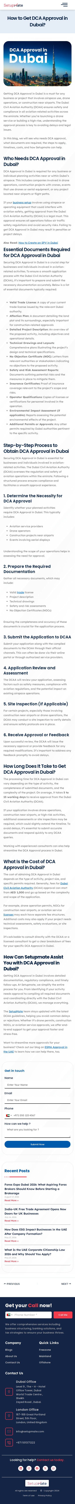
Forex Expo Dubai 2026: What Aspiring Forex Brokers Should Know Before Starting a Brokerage (36, 1189)
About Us (11, 1356)
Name (9, 1078)
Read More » (11, 1200)
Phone (9, 1108)
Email (8, 1093)
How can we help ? (18, 1124)
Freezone (45, 1350)
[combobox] (9, 1115)
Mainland (45, 1356)
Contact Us (12, 1362)
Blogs (8, 1350)
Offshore (45, 1362)
